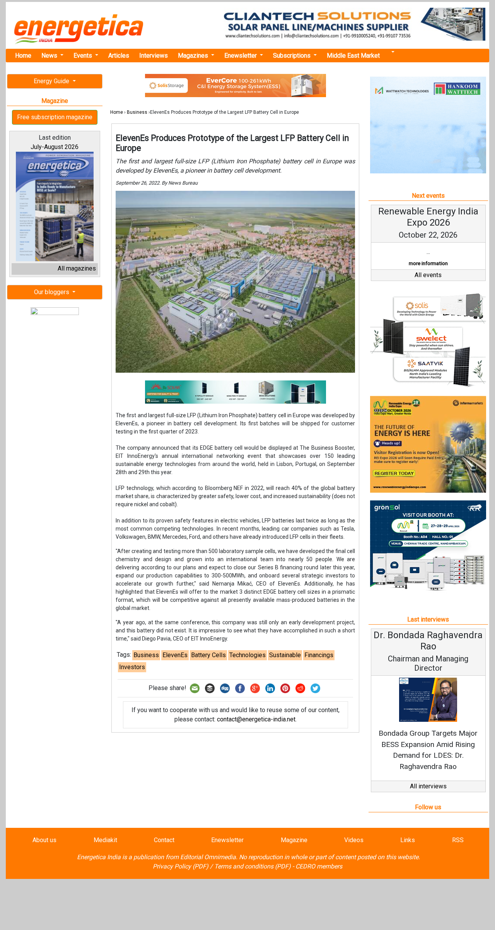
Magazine (294, 840)
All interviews (428, 786)
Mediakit (105, 840)
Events (83, 55)
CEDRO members (318, 866)
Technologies (247, 655)
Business (137, 112)
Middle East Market (353, 55)
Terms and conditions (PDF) (252, 866)
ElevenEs (175, 655)
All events (428, 275)
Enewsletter (241, 55)
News (50, 55)
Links (407, 840)
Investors (132, 667)
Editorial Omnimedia (208, 857)
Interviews (153, 55)
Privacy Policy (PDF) (180, 866)
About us (44, 840)
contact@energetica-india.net (256, 719)
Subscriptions (292, 55)
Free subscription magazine (54, 117)
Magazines (194, 55)
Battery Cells (208, 655)
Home (23, 55)
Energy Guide (52, 81)
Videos (354, 840)
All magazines (77, 268)
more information (428, 263)
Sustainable (285, 655)
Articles (118, 55)
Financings (318, 655)
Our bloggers (52, 292)
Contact (164, 840)
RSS (458, 840)
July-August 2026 (55, 147)
